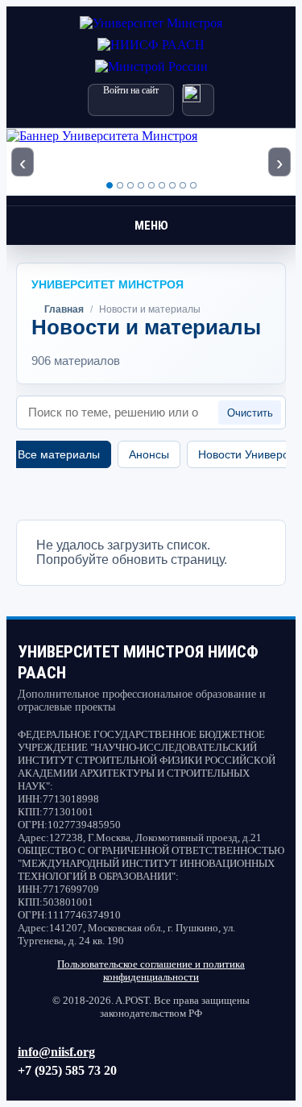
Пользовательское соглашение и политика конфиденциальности (151, 970)
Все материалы (59, 454)
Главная (64, 309)
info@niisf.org (56, 1052)
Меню (151, 225)
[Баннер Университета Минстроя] (151, 162)
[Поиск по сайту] (198, 100)
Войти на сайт (131, 90)
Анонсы (149, 454)
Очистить (250, 413)
